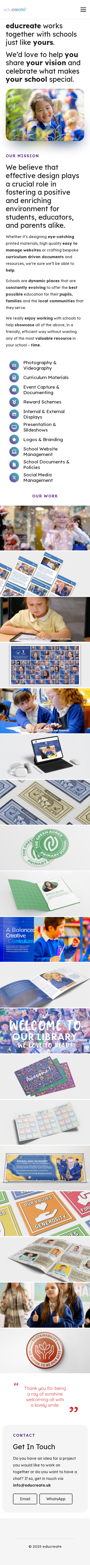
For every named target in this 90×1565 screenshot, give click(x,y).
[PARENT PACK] (45, 893)
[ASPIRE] (45, 1350)
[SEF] (45, 985)
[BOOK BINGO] (45, 1122)
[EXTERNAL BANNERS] (45, 1168)
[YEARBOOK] (45, 1259)
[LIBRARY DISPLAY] (45, 1030)
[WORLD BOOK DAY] (45, 528)
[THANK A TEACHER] (45, 1396)
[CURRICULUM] (45, 573)
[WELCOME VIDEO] (45, 939)
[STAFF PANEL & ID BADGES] (45, 665)
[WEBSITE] (45, 756)
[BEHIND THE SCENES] (45, 1305)
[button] (83, 9)
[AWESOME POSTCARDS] (45, 1076)
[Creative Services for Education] (15, 9)
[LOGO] (45, 847)
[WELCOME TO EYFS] (45, 710)
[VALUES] (45, 1213)
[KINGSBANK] (45, 802)
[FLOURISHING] (45, 619)
